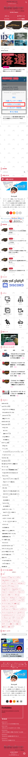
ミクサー (5, 624)
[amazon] (14, 213)
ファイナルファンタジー (8, 618)
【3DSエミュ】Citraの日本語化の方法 (10, 723)
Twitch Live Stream (19, 663)
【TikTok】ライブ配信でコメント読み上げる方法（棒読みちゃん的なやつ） (17, 383)
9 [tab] (19, 30)
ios (15, 580)
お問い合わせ (14, 666)
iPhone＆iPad (16, 589)
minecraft (12, 592)
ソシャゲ (23, 609)
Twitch (5, 597)
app (12, 577)
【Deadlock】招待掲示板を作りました (10, 736)
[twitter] (7, 213)
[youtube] (11, 213)
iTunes (4, 592)
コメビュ (5, 606)
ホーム (7, 16)
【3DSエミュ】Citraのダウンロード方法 (11, 728)
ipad (13, 583)
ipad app (21, 583)
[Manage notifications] (24, 753)
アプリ (21, 600)
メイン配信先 (22, 19)
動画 (12, 624)
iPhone (14, 586)
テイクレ (13, 612)
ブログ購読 (21, 664)
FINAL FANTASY (6, 580)
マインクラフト (6, 621)
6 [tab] (15, 30)
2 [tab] (9, 30)
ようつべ (13, 600)
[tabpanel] (14, 25)
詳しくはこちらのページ (8, 344)
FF (18, 577)
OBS (10, 594)
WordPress (13, 597)
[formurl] (17, 213)
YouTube (5, 600)
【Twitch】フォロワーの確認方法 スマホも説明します (17, 365)
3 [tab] (11, 30)
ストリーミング (6, 609)
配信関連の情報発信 (14, 752)
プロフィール (22, 16)
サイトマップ (14, 664)
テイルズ (21, 612)
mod (4, 594)
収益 (18, 624)
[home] (20, 213)
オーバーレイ (6, 603)
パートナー (20, 615)
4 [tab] (12, 30)
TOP (4, 663)
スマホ (15, 609)
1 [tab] (8, 30)
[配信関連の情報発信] (12, 2)
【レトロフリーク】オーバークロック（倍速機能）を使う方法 (17, 393)
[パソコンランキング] (16, 222)
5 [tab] (13, 30)
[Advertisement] (14, 152)
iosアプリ (5, 583)
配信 (10, 626)
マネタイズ (16, 621)
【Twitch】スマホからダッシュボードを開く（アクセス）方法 (17, 374)
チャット (5, 612)
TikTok (7, 19)
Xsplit (21, 597)
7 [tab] (16, 30)
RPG (17, 594)
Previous (1, 25)
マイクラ (19, 618)
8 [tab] (17, 30)
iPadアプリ (5, 586)
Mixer (21, 592)
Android (5, 577)
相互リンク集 (15, 667)
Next (26, 25)
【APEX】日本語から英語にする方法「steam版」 (13, 732)
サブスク (13, 606)
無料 (4, 626)
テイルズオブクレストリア (8, 615)
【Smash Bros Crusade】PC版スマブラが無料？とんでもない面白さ (17, 356)
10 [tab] (20, 30)
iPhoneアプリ (6, 589)
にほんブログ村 (5, 222)
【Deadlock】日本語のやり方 (17, 270)
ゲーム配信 (15, 603)
